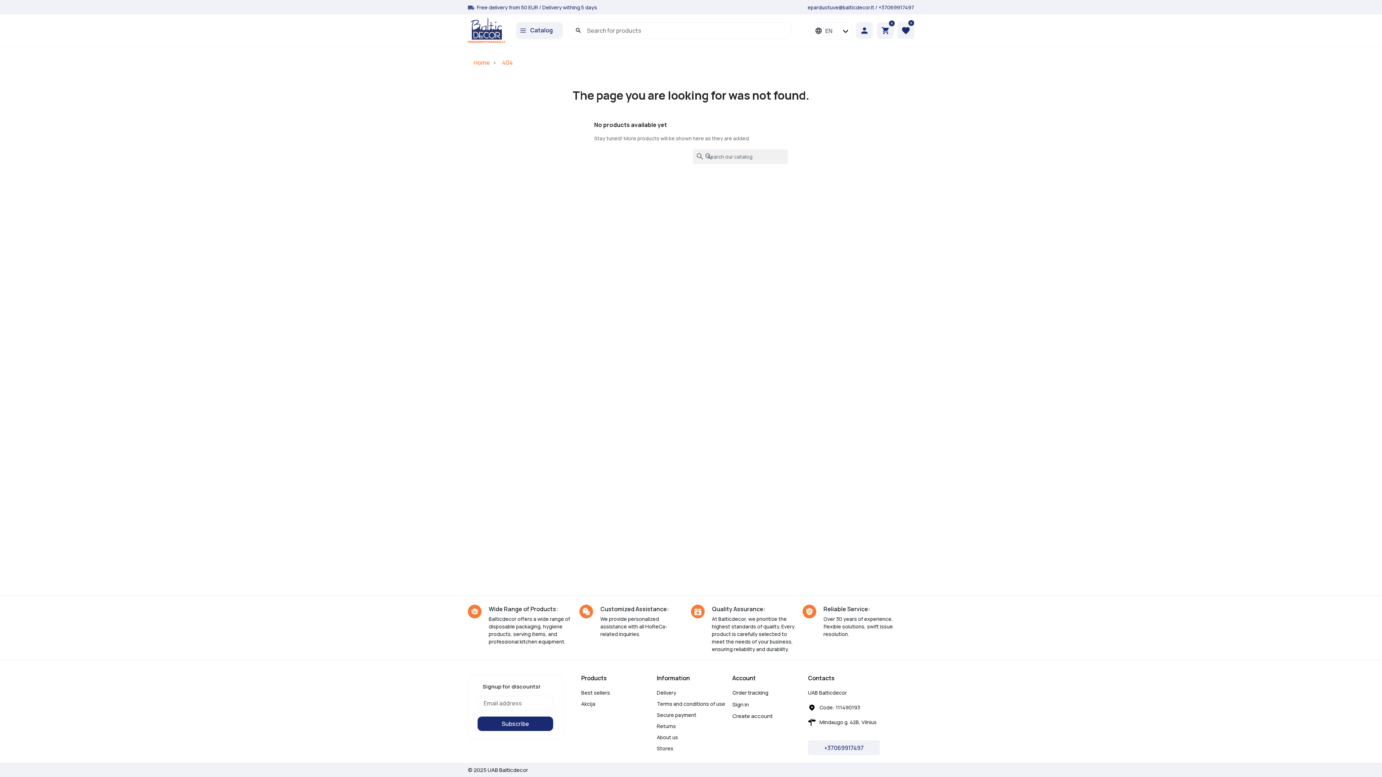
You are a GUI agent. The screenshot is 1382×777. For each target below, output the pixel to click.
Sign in (740, 704)
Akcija (588, 703)
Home (482, 63)
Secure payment (676, 715)
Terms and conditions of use (691, 703)
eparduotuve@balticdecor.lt (841, 7)
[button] (885, 30)
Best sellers (595, 692)
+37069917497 (896, 7)
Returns (666, 726)
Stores (665, 748)
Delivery (666, 692)
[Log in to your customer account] (866, 30)
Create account (752, 716)
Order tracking (750, 692)
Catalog (541, 30)
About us (667, 737)
